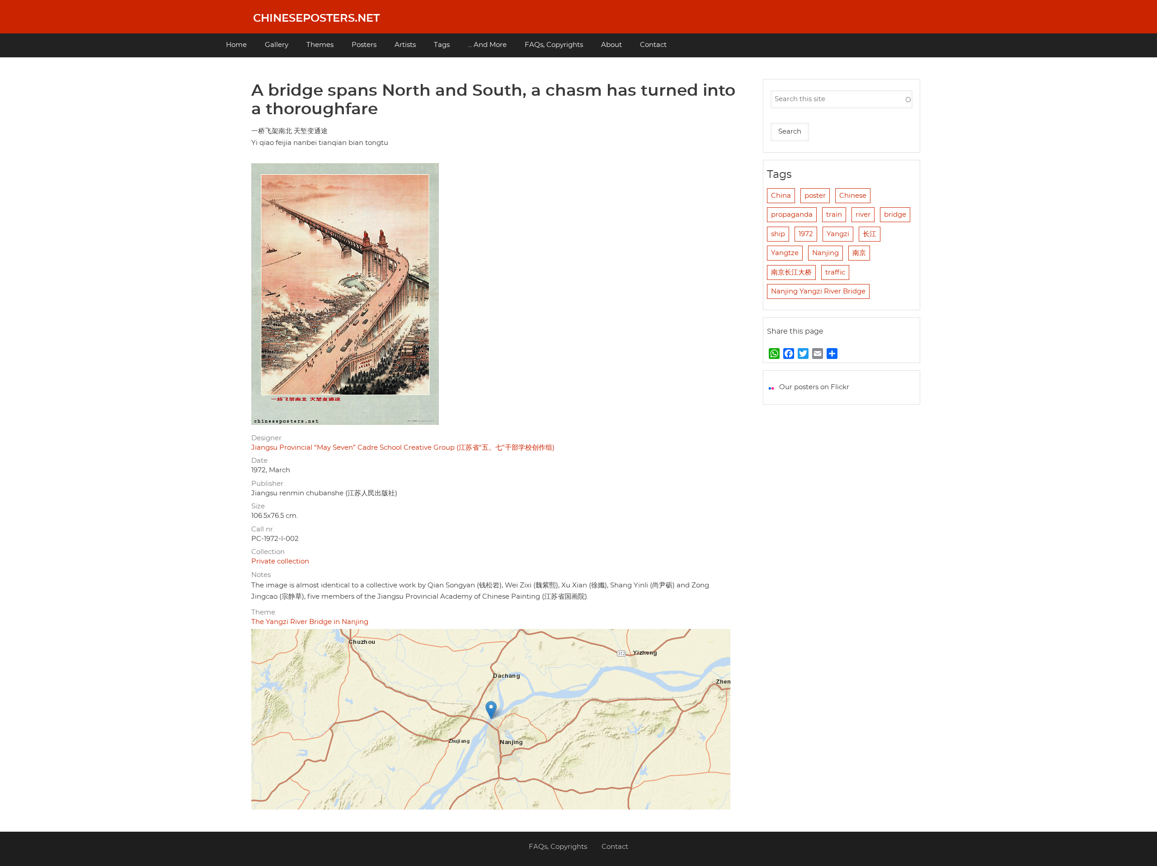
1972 (806, 234)
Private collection (280, 561)
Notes (261, 575)
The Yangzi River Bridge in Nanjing (309, 622)
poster (815, 195)
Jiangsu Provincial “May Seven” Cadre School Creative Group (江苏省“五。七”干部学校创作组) (403, 447)
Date (259, 460)
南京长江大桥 (791, 272)
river (863, 214)
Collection (268, 552)
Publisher (267, 483)
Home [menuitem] (236, 45)
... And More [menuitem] (487, 45)
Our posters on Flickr (814, 387)
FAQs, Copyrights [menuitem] (554, 45)
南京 (859, 253)
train (834, 214)
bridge (895, 214)
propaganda (792, 214)
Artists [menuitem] (405, 45)
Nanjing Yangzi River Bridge (818, 291)
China (781, 195)
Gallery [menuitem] (276, 45)
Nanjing (825, 253)
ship (778, 234)
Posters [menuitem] (364, 45)
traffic (835, 272)
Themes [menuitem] (320, 45)
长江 (869, 234)
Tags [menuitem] (442, 45)
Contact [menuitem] (653, 45)
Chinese (852, 195)
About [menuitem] (611, 45)
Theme (263, 612)
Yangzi (838, 234)
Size (258, 506)
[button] (491, 710)
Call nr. (262, 529)
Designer (266, 438)
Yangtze (785, 253)
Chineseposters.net (316, 18)
